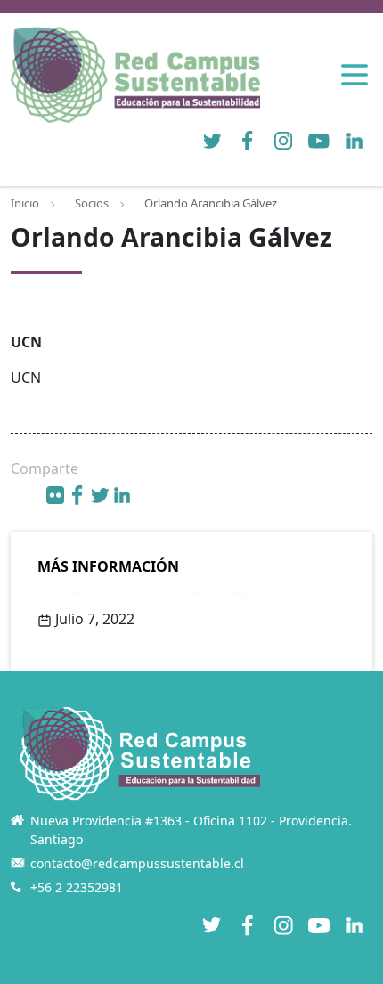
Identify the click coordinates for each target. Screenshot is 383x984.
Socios (92, 203)
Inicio (25, 203)
